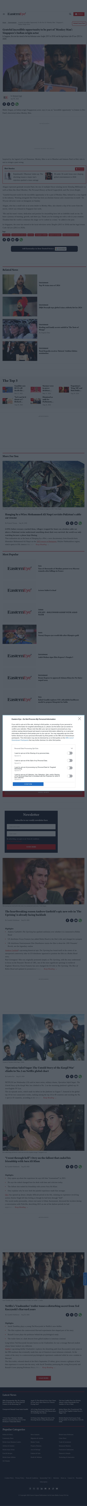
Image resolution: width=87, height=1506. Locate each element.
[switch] (70, 753)
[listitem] (43, 748)
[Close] (80, 719)
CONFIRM (28, 784)
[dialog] (43, 753)
